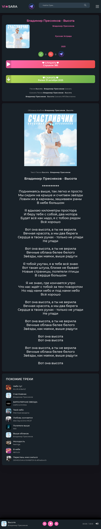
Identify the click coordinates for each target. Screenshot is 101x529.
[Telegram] (31, 6)
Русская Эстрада (63, 36)
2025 (63, 46)
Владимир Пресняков (63, 26)
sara (9, 6)
